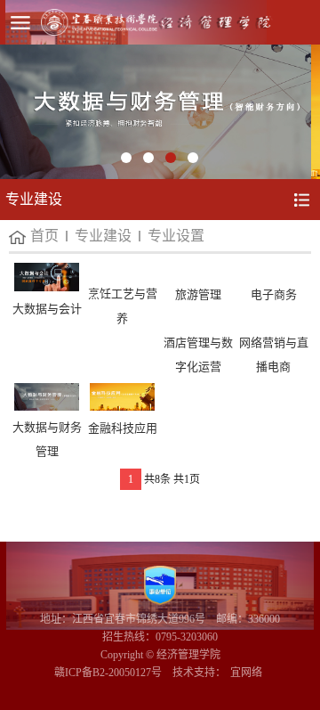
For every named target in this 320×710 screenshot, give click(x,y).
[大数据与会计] (46, 276)
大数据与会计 (47, 308)
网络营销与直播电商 (273, 354)
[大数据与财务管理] (46, 397)
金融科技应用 (122, 428)
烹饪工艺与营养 (122, 305)
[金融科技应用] (122, 397)
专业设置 (176, 235)
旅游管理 (198, 294)
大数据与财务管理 (47, 439)
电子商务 (274, 294)
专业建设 (103, 235)
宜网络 (246, 672)
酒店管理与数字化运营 (198, 354)
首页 (44, 235)
